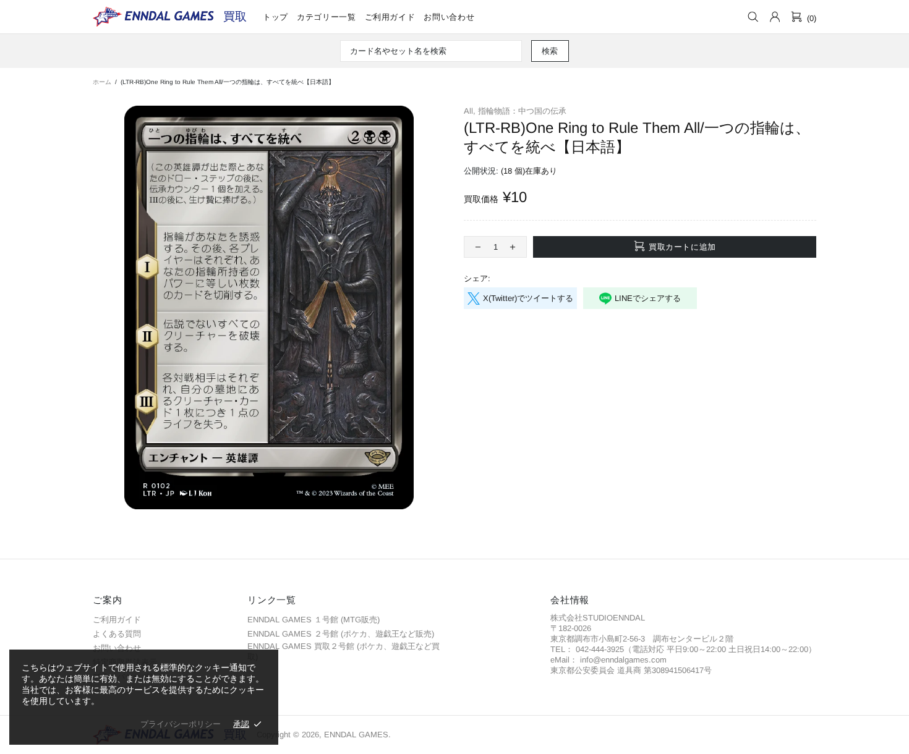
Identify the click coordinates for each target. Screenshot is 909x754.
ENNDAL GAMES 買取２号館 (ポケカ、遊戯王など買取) (343, 651)
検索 (550, 51)
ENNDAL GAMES (235, 16)
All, (470, 111)
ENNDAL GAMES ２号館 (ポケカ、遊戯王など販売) (340, 633)
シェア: (477, 278)
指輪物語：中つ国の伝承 (522, 111)
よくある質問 (117, 633)
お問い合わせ (117, 648)
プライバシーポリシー (180, 724)
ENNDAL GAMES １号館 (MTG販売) (313, 619)
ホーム (102, 81)
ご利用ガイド (117, 619)
